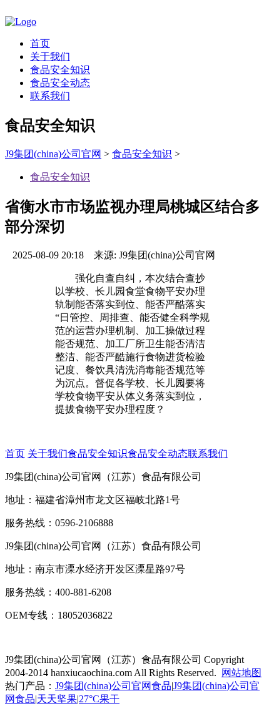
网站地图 (241, 672)
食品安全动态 (60, 82)
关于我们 (50, 56)
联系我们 (50, 96)
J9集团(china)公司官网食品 (113, 685)
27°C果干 (99, 699)
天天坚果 (57, 699)
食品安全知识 (60, 69)
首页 (40, 43)
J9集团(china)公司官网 (53, 154)
